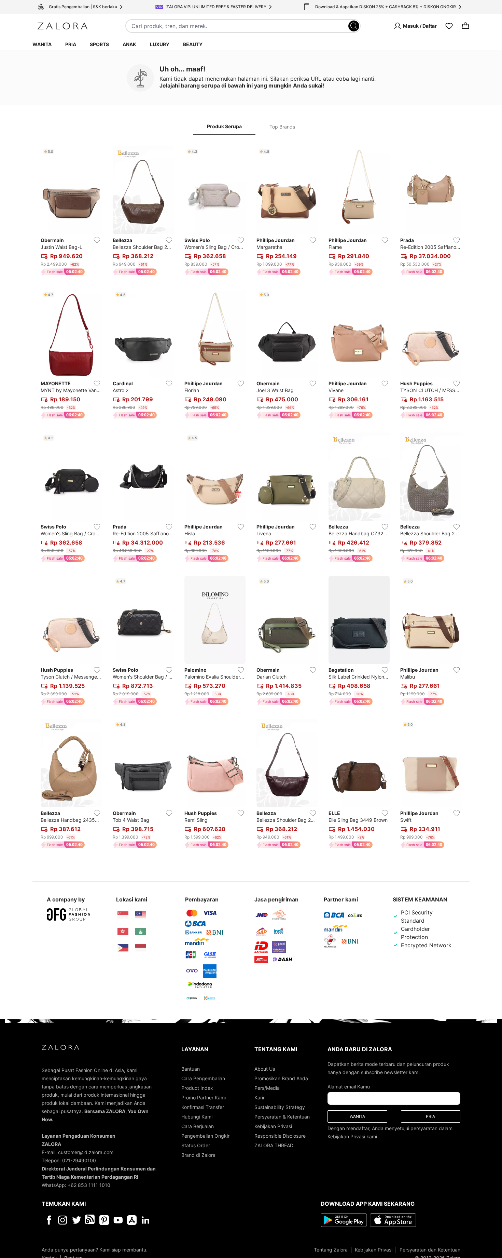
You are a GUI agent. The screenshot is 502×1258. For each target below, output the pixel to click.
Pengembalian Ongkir (205, 1136)
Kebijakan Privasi (273, 1126)
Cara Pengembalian (203, 1078)
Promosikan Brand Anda (281, 1078)
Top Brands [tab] (282, 127)
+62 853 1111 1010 (89, 1185)
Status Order (195, 1145)
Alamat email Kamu (348, 1086)
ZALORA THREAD (273, 1145)
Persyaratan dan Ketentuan (430, 1250)
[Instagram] (63, 1220)
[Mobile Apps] (132, 1220)
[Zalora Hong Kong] (123, 931)
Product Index (197, 1088)
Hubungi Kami (196, 1117)
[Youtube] (118, 1220)
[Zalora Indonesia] (141, 948)
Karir (259, 1097)
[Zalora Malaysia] (141, 915)
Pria (70, 44)
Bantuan (190, 1069)
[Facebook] (49, 1220)
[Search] (353, 26)
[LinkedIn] (146, 1220)
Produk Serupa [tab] (224, 126)
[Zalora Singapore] (123, 915)
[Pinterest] (104, 1220)
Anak (129, 44)
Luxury (159, 44)
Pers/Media (267, 1088)
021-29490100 (79, 1160)
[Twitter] (77, 1220)
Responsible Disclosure (280, 1136)
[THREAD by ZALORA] (90, 1220)
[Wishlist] (449, 26)
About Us (264, 1069)
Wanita (42, 44)
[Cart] (465, 26)
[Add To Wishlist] (97, 240)
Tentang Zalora (331, 1250)
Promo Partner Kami (203, 1097)
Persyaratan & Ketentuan (282, 1117)
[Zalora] (62, 26)
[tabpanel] (251, 498)
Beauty (193, 44)
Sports (99, 44)
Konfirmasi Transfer (202, 1107)
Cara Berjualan (197, 1126)
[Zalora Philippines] (123, 948)
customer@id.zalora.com (85, 1152)
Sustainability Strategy (279, 1107)
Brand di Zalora (198, 1155)
